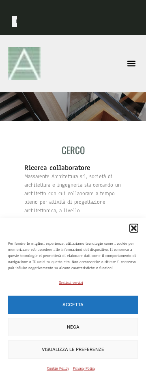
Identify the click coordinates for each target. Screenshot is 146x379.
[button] (134, 228)
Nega (73, 327)
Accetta (73, 304)
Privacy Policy (84, 368)
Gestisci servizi (71, 282)
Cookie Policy (58, 368)
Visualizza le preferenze (73, 349)
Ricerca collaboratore (57, 167)
